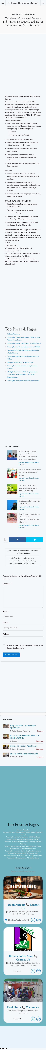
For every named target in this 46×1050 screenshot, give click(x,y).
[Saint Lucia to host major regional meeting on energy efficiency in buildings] (12, 489)
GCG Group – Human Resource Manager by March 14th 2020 (23, 551)
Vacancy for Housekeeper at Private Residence (23, 380)
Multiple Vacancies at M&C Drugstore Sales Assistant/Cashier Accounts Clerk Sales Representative (22, 374)
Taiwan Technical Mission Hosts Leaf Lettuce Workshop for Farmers (30, 472)
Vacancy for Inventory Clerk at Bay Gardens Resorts (23, 851)
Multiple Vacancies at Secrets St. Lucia (20, 362)
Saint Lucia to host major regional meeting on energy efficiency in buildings (28, 488)
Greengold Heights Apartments (23, 746)
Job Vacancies (29, 14)
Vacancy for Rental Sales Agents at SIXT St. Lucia (24, 343)
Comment (7, 584)
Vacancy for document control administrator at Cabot (23, 846)
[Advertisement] (23, 68)
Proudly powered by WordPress (13, 1041)
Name (6, 611)
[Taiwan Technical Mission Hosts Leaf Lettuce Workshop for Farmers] (12, 473)
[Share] (17, 539)
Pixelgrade (39, 1041)
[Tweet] (34, 539)
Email (5, 623)
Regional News (24, 462)
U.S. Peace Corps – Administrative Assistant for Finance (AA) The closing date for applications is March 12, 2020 (22, 560)
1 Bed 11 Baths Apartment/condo (24, 753)
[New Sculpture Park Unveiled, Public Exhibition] (12, 505)
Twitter (29, 1037)
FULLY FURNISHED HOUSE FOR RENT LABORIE (25, 736)
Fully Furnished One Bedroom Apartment (23, 726)
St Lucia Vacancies (13, 334)
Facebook (20, 1037)
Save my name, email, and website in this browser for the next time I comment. (25, 646)
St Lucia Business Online (23, 2)
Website (6, 634)
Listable (30, 1041)
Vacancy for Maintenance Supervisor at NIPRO (23, 347)
